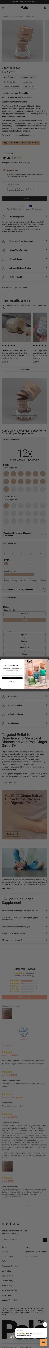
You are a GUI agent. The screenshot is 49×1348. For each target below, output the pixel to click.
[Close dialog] (47, 661)
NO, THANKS (12, 681)
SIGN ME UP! (12, 678)
